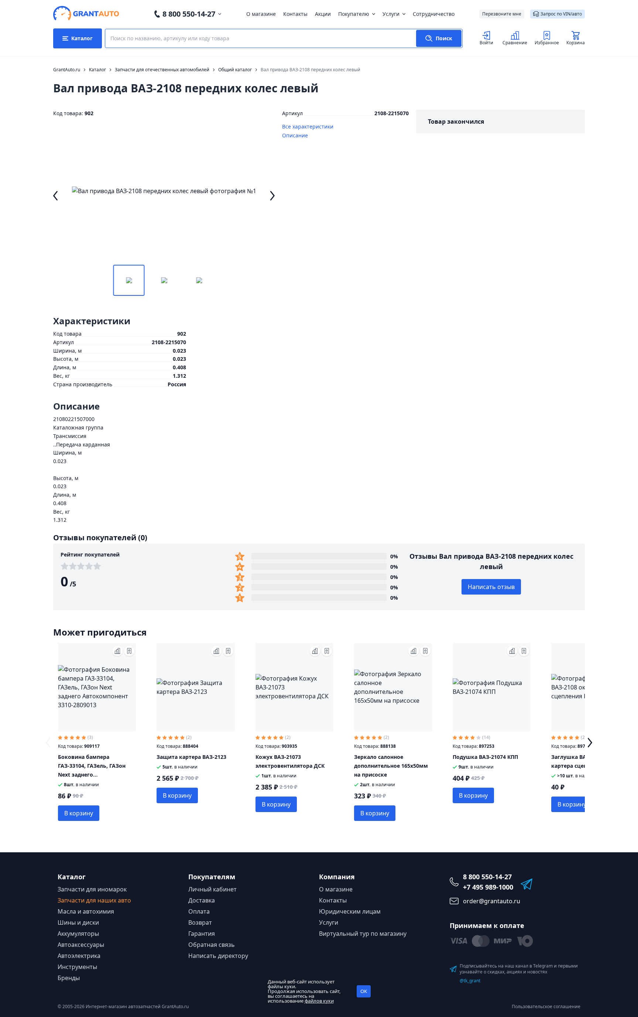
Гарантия (201, 933)
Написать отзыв (491, 587)
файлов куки (319, 1000)
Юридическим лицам (350, 911)
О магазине (261, 13)
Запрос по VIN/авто (561, 14)
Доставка (201, 900)
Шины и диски (78, 922)
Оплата (199, 911)
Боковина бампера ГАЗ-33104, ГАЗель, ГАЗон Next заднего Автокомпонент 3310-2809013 (92, 774)
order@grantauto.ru (491, 901)
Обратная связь (211, 945)
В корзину (78, 813)
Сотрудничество (434, 13)
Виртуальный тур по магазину (363, 933)
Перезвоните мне (501, 14)
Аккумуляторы (78, 933)
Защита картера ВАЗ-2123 (191, 756)
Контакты (295, 13)
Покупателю (353, 13)
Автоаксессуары (81, 945)
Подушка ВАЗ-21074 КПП (485, 756)
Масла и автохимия (86, 911)
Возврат (200, 922)
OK (363, 991)
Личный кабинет (212, 889)
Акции (323, 13)
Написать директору (218, 956)
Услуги (391, 13)
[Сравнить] (117, 651)
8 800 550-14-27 (188, 14)
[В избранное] (129, 651)
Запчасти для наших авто (94, 900)
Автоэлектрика (79, 956)
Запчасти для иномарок (92, 889)
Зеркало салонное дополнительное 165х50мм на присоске (391, 765)
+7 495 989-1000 (488, 887)
